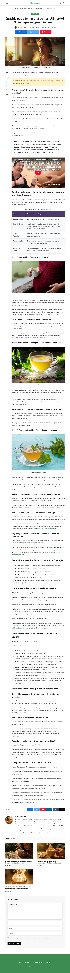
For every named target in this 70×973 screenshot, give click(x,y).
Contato (48, 962)
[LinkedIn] (7, 85)
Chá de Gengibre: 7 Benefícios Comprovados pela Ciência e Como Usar (49, 862)
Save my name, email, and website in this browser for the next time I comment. (30, 938)
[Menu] (7, 3)
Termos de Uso (38, 962)
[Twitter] (7, 81)
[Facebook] (7, 77)
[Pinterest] (7, 90)
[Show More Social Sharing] (53, 32)
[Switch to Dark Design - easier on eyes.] (60, 3)
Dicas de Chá (35, 13)
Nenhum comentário (42, 27)
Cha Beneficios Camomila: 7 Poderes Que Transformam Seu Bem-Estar (18, 862)
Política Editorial (25, 962)
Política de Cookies (33, 960)
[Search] (63, 3)
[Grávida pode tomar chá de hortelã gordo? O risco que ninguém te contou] (35, 51)
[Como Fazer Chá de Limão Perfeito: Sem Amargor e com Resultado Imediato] (19, 877)
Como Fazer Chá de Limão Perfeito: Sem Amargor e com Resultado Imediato (18, 887)
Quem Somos (20, 960)
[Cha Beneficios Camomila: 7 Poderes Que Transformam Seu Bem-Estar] (19, 851)
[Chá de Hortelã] (35, 3)
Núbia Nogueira (23, 27)
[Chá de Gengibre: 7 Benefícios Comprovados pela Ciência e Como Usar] (51, 851)
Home (16, 8)
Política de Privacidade (50, 960)
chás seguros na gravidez (45, 528)
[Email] (7, 94)
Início (11, 960)
